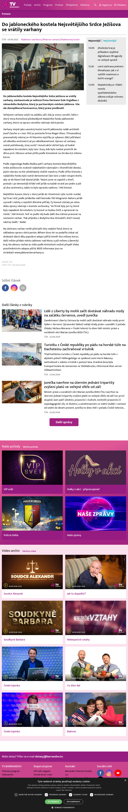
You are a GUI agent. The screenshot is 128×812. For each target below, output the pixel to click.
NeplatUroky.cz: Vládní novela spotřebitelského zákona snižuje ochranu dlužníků (110, 92)
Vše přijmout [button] (53, 802)
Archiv (37, 5)
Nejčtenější (109, 40)
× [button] (125, 780)
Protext (59, 5)
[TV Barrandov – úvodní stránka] (10, 5)
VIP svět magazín (42, 771)
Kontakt (70, 766)
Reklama (85, 5)
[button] (63, 807)
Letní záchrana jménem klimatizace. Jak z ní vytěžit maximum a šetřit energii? (110, 72)
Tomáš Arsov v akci (43, 774)
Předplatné (72, 5)
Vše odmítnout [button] (73, 802)
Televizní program (11, 771)
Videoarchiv (8, 774)
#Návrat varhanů (51, 39)
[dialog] (64, 795)
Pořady (27, 5)
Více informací (67, 790)
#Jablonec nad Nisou (31, 39)
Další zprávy (64, 422)
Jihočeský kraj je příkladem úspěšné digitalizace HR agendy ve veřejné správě (110, 53)
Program (48, 5)
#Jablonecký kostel (70, 39)
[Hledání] (95, 5)
